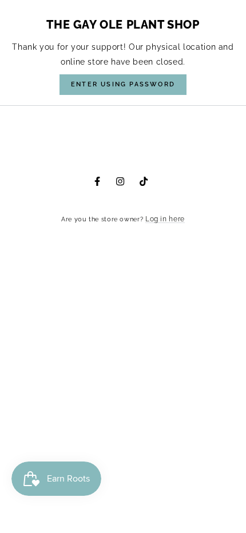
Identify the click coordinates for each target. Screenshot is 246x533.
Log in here (165, 219)
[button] (123, 84)
